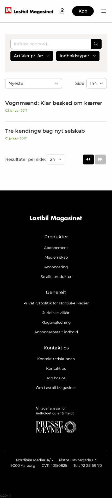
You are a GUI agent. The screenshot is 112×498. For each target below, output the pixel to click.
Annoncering (56, 267)
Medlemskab (56, 257)
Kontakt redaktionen (56, 358)
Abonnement (56, 247)
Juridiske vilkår (56, 312)
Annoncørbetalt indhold (56, 332)
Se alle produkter (56, 276)
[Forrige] (88, 159)
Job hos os (56, 378)
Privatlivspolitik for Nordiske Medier (56, 303)
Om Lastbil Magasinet (56, 387)
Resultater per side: (26, 159)
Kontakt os (56, 368)
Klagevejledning (56, 322)
